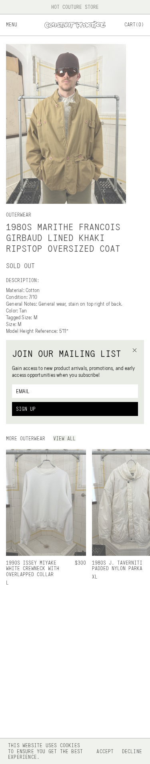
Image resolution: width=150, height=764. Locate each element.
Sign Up (26, 409)
